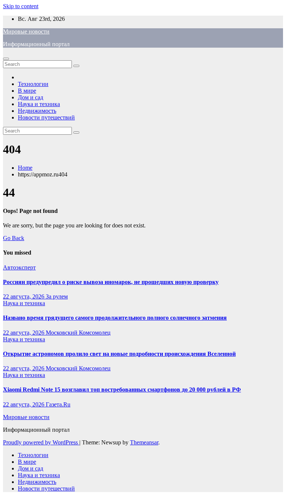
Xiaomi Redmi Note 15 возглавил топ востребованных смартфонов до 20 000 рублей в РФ (122, 389)
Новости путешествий (46, 117)
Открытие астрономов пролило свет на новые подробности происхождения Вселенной (119, 354)
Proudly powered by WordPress (41, 442)
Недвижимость (37, 111)
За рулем (57, 296)
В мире (27, 90)
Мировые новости (26, 31)
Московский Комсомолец (78, 332)
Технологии (33, 84)
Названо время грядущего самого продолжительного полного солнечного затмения (115, 318)
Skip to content (20, 6)
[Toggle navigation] (6, 59)
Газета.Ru (58, 404)
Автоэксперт (19, 267)
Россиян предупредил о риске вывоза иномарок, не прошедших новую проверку (111, 282)
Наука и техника (39, 104)
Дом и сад (30, 97)
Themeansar (144, 442)
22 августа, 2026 (24, 296)
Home (25, 168)
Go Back (13, 238)
